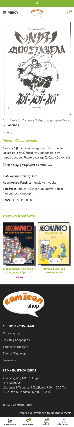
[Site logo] (37, 12)
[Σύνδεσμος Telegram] (31, 200)
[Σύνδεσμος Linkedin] (27, 200)
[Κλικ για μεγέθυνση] (9, 108)
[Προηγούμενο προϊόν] (4, 133)
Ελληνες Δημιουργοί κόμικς (45, 188)
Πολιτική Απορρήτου (16, 340)
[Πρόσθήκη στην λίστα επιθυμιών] (22, 261)
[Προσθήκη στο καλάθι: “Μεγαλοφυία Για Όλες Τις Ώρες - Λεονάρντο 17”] (16, 261)
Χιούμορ (25, 193)
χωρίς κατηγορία (45, 182)
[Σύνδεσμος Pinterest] (22, 200)
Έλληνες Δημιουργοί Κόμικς (53, 120)
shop (28, 120)
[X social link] (17, 200)
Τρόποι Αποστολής (15, 346)
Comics (21, 188)
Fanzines (13, 125)
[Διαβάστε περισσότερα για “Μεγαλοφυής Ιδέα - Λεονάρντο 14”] (51, 261)
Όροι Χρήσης (11, 333)
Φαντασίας (10, 193)
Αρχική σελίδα (12, 120)
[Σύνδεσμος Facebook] (37, 3)
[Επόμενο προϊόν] (11, 133)
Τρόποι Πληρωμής (14, 353)
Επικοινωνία (10, 360)
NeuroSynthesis (61, 412)
